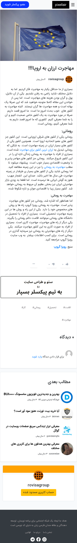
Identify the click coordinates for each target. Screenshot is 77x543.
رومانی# (36, 307)
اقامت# (67, 307)
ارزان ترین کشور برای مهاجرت (37, 150)
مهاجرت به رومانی (54, 167)
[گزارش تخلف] (33, 264)
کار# (23, 307)
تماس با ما (47, 532)
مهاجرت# (66, 320)
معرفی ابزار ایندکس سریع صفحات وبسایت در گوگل (32, 428)
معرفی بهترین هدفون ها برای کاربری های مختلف (35, 446)
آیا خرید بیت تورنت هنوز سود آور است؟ (36, 411)
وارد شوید (37, 357)
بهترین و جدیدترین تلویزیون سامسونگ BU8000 (31, 394)
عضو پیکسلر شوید (15, 4)
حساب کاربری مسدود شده (38, 492)
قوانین (28, 532)
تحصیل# (51, 307)
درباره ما (36, 532)
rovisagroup (38, 485)
